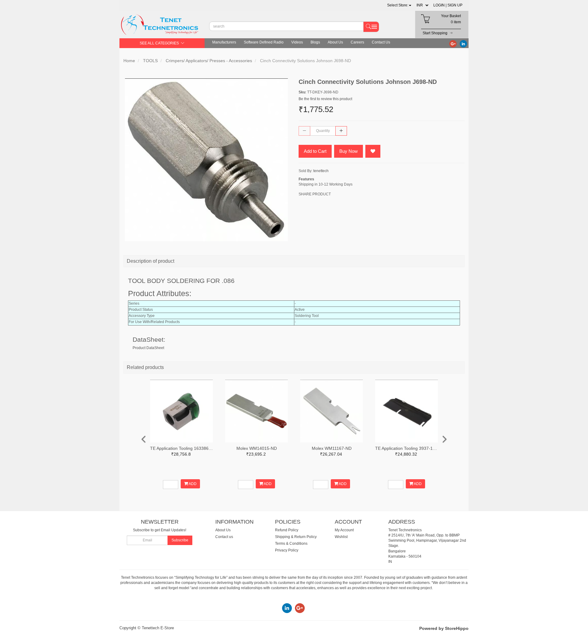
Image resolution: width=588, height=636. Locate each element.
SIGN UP (454, 5)
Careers (357, 42)
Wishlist (341, 537)
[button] (399, 5)
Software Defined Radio (264, 42)
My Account (344, 530)
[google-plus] (453, 43)
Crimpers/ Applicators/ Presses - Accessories (209, 60)
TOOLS (150, 60)
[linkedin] (463, 43)
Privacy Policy (286, 550)
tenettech (321, 171)
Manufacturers (224, 42)
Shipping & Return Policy (296, 537)
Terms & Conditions (291, 543)
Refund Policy (286, 530)
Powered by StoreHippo (444, 628)
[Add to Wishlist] (372, 151)
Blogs (315, 42)
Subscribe (180, 540)
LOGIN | (440, 5)
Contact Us (381, 42)
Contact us (224, 537)
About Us (335, 42)
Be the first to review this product (325, 99)
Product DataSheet (148, 348)
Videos (297, 42)
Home (129, 60)
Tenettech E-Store (158, 628)
